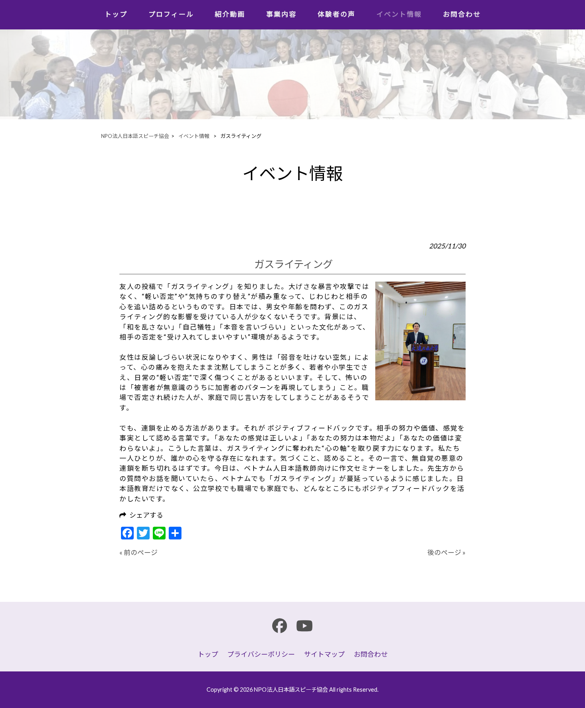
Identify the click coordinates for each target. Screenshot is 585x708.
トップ (208, 654)
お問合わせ (371, 654)
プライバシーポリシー (261, 654)
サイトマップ (324, 654)
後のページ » (446, 552)
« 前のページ (138, 552)
